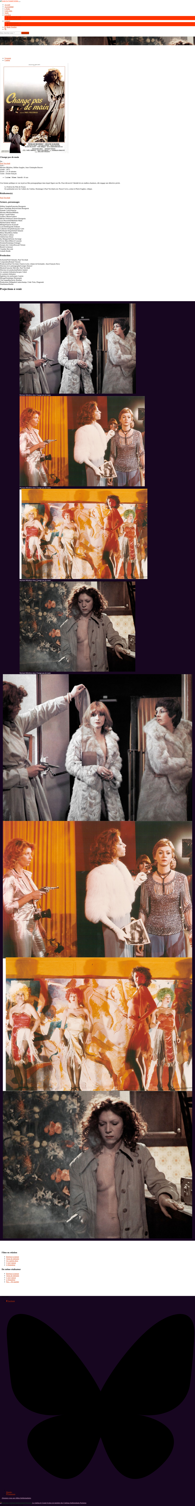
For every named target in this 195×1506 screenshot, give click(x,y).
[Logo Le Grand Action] (9, 1)
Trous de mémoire (12, 1259)
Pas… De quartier (12, 1282)
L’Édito (7, 9)
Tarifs (7, 13)
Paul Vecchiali (5, 163)
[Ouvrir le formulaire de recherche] (100, 29)
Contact (7, 21)
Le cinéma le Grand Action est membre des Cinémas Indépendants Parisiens (59, 1503)
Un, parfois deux (12, 1261)
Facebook (11, 1301)
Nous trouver (13, 23)
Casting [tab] (7, 60)
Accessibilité (9, 7)
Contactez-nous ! (15, 25)
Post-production (14, 19)
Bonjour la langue (12, 1257)
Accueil (7, 5)
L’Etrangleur (10, 1265)
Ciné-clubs (8, 11)
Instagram (11, 1494)
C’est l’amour (11, 1263)
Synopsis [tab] (8, 58)
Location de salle (15, 17)
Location (8, 15)
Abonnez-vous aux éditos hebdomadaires (16, 1498)
